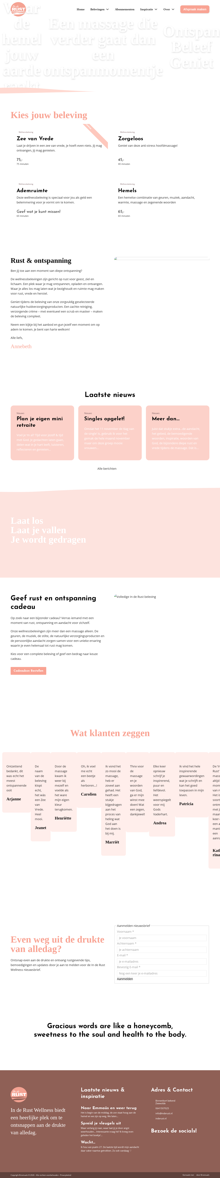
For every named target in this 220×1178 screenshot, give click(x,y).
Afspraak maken (194, 9)
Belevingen (97, 9)
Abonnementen (124, 9)
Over (166, 9)
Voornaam (125, 932)
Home (81, 9)
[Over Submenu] (173, 9)
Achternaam (126, 943)
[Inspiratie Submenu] (155, 9)
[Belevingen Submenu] (107, 9)
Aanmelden (125, 979)
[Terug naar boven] (207, 1166)
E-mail (122, 955)
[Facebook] (153, 1139)
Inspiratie (146, 9)
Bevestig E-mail (128, 967)
